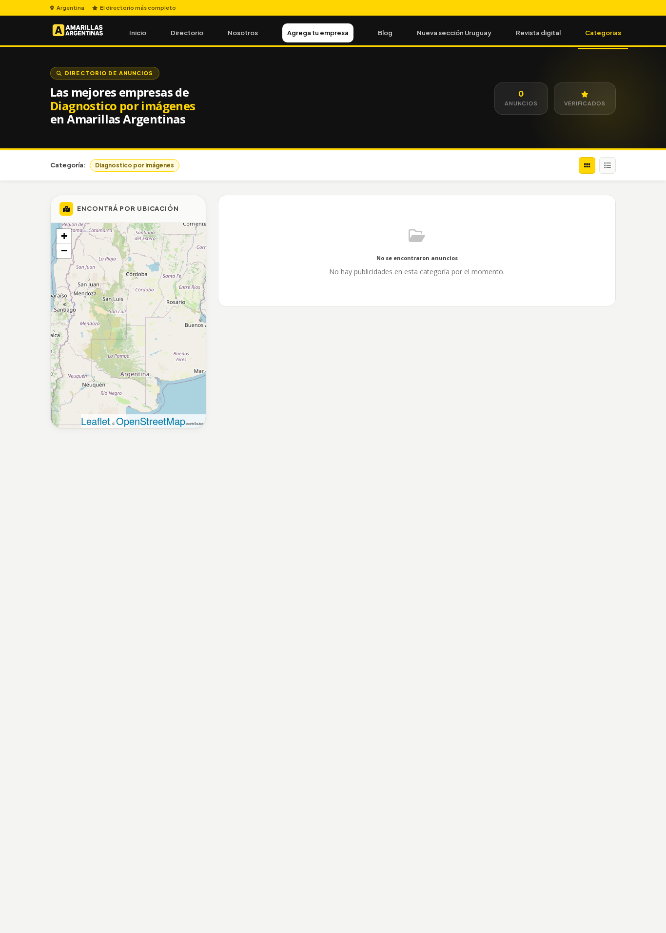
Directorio (187, 33)
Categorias (603, 33)
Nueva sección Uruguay (454, 33)
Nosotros (243, 33)
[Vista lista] (607, 165)
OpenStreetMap (150, 421)
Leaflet (95, 421)
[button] (64, 236)
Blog (385, 33)
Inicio (137, 33)
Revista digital (538, 33)
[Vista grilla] (587, 165)
